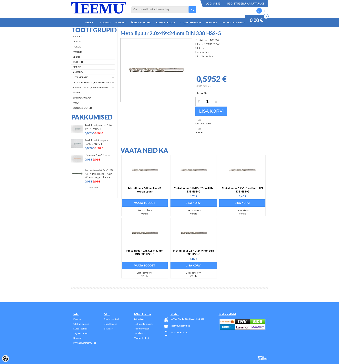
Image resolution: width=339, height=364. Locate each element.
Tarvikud (78, 92)
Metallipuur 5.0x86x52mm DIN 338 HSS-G (193, 189)
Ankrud (78, 72)
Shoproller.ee (263, 358)
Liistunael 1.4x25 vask (97, 155)
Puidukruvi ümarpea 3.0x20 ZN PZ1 (96, 142)
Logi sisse (213, 3)
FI (265, 10)
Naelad (77, 41)
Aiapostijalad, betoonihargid (91, 87)
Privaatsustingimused (237, 22)
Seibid (76, 56)
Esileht (90, 22)
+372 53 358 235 (179, 332)
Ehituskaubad (82, 97)
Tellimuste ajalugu (143, 323)
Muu (76, 102)
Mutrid (77, 51)
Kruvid (77, 36)
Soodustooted (82, 107)
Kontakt (212, 22)
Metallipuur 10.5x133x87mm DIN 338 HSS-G (144, 252)
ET (259, 10)
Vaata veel (93, 187)
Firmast (120, 22)
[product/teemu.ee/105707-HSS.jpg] (156, 100)
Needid (77, 67)
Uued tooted (110, 323)
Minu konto (140, 319)
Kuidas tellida (165, 22)
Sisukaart (108, 328)
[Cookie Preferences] (5, 358)
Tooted (105, 22)
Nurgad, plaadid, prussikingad (91, 82)
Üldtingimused (141, 22)
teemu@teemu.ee (180, 325)
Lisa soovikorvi (203, 123)
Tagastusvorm (190, 22)
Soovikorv (139, 333)
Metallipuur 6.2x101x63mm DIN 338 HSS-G (242, 189)
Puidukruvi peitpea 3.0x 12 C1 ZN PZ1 (98, 127)
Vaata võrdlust (141, 338)
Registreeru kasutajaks (245, 3)
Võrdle (198, 132)
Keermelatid (80, 77)
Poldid (77, 46)
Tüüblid (78, 61)
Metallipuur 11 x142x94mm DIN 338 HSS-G (193, 252)
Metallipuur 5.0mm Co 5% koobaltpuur (144, 189)
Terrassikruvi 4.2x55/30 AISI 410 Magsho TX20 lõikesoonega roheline (99, 174)
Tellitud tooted (141, 328)
